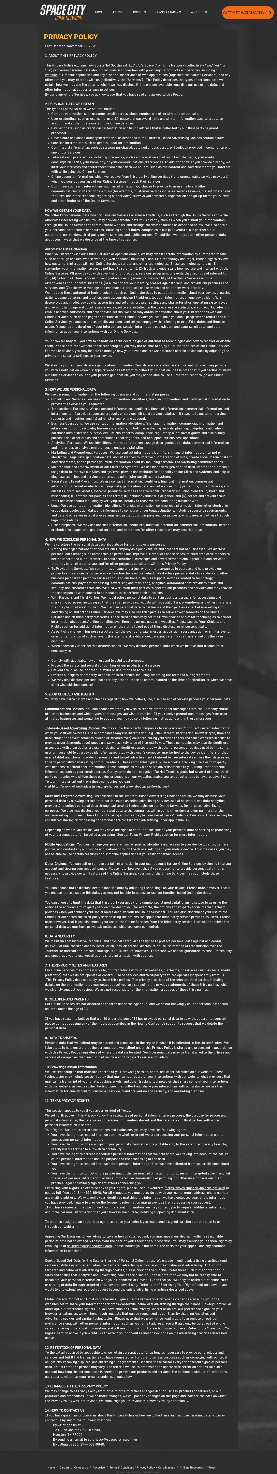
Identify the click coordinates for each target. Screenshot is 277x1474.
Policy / (151, 1467)
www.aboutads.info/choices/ (147, 786)
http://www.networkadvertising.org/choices (85, 786)
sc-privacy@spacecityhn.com (89, 1246)
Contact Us (82, 1467)
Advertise (100, 1467)
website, (51, 75)
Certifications (166, 1467)
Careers (65, 1467)
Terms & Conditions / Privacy (128, 1467)
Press (212, 1467)
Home (51, 1467)
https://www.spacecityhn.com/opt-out (195, 1188)
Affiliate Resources (192, 1467)
